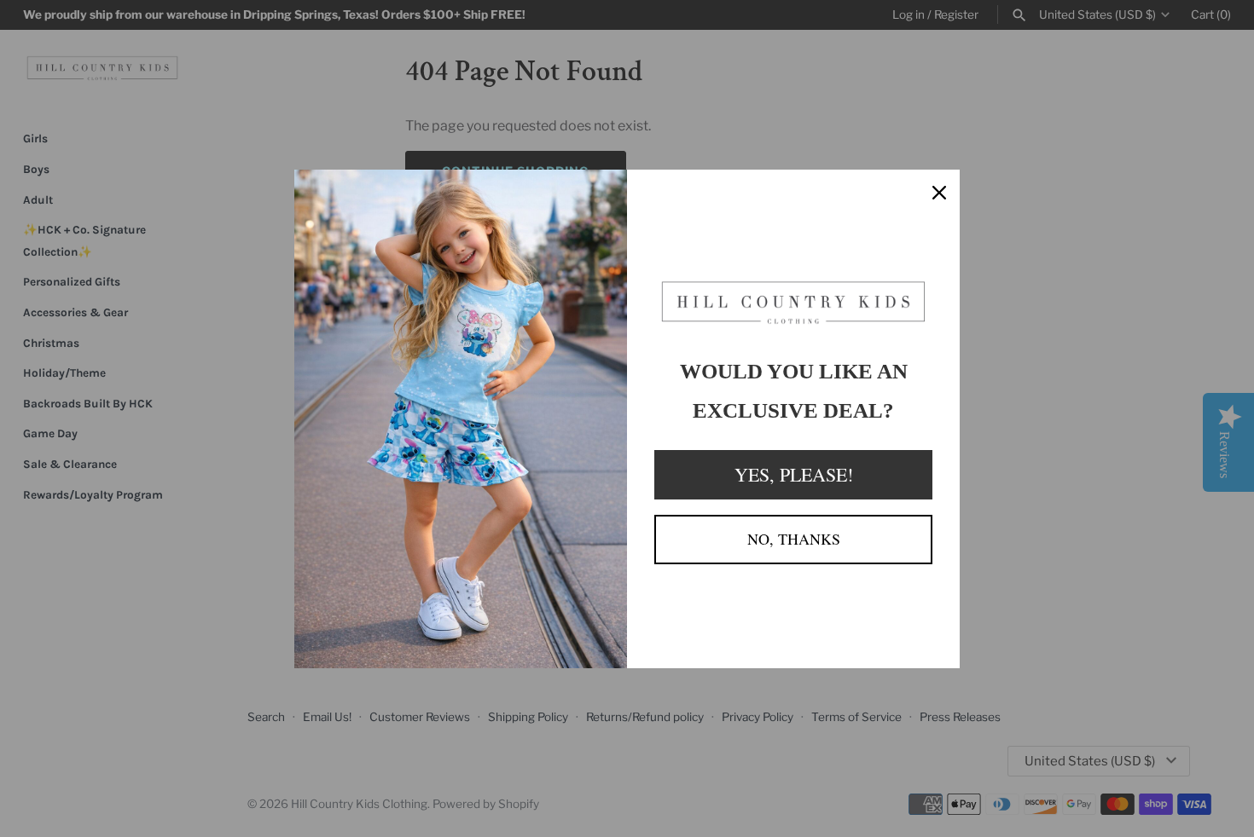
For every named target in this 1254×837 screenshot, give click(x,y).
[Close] (939, 190)
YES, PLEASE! (793, 474)
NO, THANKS (793, 538)
